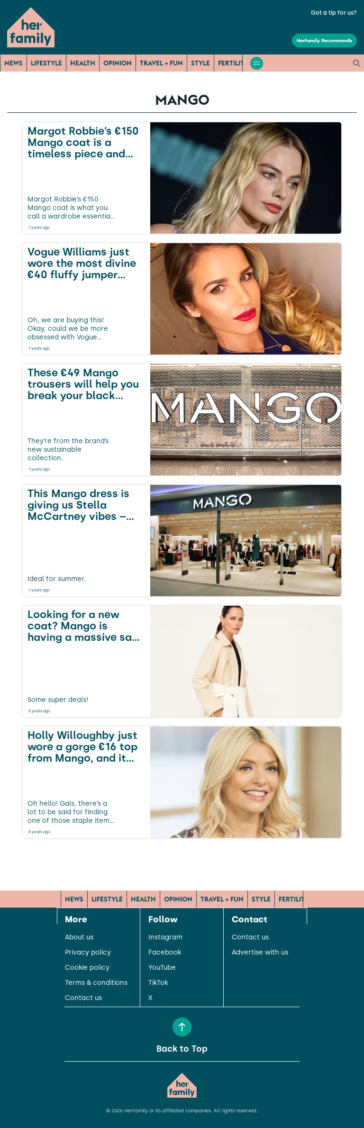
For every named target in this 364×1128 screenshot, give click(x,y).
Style (200, 63)
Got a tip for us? (334, 12)
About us (79, 937)
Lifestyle (46, 63)
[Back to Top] (182, 1027)
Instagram (165, 937)
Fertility (233, 63)
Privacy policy (88, 952)
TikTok (158, 983)
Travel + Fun (161, 63)
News (13, 63)
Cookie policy (87, 968)
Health (82, 63)
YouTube (162, 968)
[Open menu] (256, 63)
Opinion (117, 63)
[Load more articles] (182, 858)
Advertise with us (260, 952)
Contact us (83, 998)
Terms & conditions (96, 983)
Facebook (164, 952)
